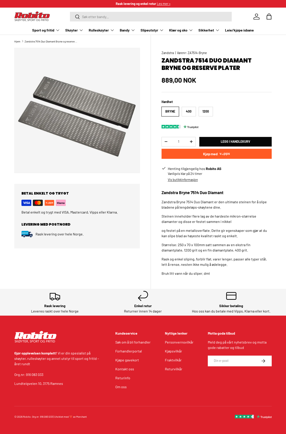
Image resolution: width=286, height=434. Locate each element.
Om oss (121, 387)
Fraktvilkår (173, 360)
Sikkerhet (206, 30)
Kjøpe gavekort (127, 360)
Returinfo (122, 378)
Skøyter (71, 30)
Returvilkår (173, 369)
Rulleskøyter (99, 30)
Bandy (125, 30)
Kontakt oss (124, 369)
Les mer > (163, 4)
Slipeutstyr (149, 30)
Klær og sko (178, 30)
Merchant (81, 416)
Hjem (17, 41)
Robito (27, 416)
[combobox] (151, 16)
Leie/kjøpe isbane (239, 30)
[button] (269, 16)
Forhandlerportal (128, 351)
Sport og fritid (43, 30)
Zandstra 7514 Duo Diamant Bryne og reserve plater (51, 41)
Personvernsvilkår (179, 342)
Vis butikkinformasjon (183, 180)
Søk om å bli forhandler (133, 342)
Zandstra (168, 53)
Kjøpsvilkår (173, 351)
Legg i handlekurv (235, 141)
